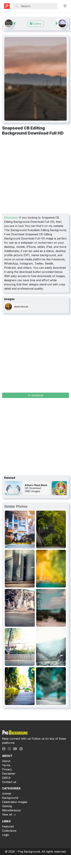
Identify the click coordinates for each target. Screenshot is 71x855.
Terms (6, 765)
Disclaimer (9, 773)
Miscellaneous (11, 810)
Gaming (7, 806)
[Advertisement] (35, 176)
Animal (6, 793)
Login (5, 835)
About (6, 761)
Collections (9, 830)
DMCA (6, 777)
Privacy (7, 769)
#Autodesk (11, 217)
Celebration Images (14, 802)
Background (10, 797)
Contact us (9, 782)
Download (37, 395)
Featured (8, 826)
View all (7, 814)
